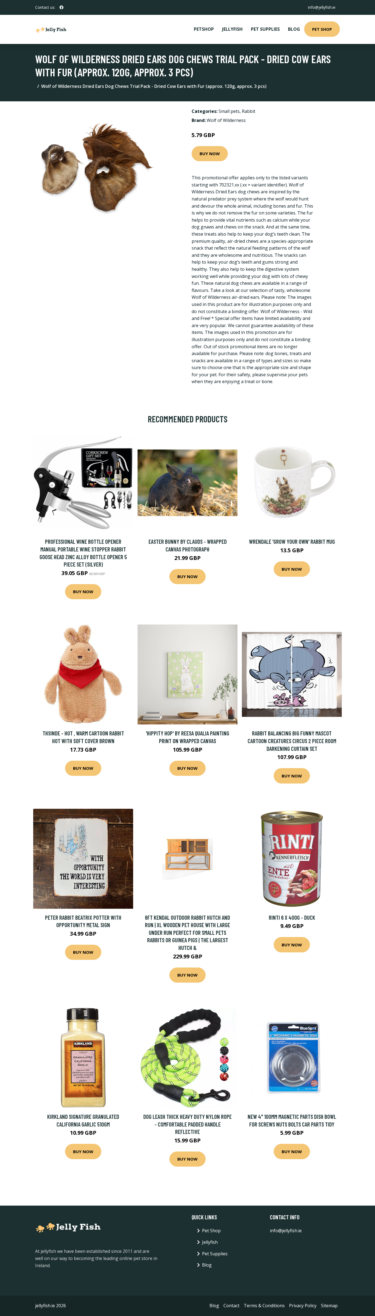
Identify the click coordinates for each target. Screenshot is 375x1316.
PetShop (204, 29)
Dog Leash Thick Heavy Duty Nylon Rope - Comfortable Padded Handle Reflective (187, 1124)
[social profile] (61, 7)
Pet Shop (322, 29)
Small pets (229, 111)
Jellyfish (232, 29)
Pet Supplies (265, 29)
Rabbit (248, 111)
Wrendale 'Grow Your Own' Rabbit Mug (292, 541)
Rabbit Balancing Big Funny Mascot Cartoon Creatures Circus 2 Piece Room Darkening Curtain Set (292, 741)
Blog (294, 29)
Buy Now (210, 153)
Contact (231, 1306)
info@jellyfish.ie (321, 7)
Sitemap (329, 1306)
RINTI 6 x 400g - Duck (292, 917)
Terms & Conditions (264, 1306)
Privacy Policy (303, 1306)
